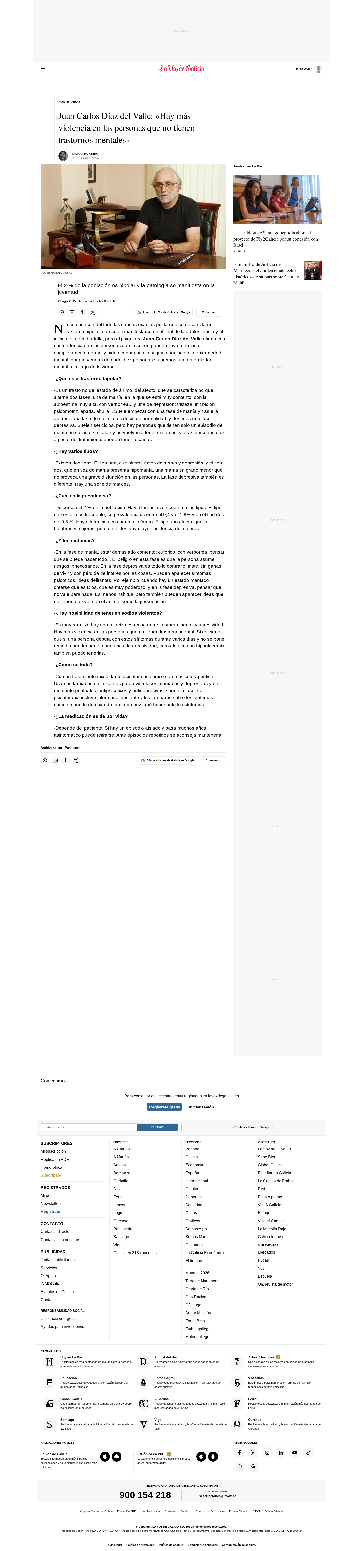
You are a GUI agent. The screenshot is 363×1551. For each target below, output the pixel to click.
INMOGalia (50, 1284)
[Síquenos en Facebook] (239, 1453)
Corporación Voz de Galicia (96, 1511)
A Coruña (121, 1149)
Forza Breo (195, 1321)
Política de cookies (171, 1544)
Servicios (49, 1268)
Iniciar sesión (201, 1107)
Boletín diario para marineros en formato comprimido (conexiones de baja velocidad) (279, 1382)
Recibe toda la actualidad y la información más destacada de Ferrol (284, 1403)
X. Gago (239, 251)
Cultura (191, 1213)
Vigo (117, 1245)
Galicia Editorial (274, 1511)
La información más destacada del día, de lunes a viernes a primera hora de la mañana (96, 1361)
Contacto (49, 1299)
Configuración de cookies (239, 1544)
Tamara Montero (85, 153)
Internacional (196, 1181)
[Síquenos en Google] (253, 1466)
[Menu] (44, 69)
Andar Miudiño (198, 1313)
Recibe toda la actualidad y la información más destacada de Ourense (284, 1424)
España (192, 1173)
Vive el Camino (271, 1221)
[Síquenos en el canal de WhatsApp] (239, 1466)
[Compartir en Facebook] (82, 312)
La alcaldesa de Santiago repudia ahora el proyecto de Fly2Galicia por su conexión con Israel (275, 238)
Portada (192, 1149)
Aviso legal (115, 1544)
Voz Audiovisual (151, 1511)
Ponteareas (73, 748)
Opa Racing (195, 1297)
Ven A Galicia (269, 1205)
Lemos (119, 1205)
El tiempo (193, 1261)
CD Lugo (193, 1305)
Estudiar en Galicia (274, 1173)
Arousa (119, 1165)
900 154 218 (145, 1495)
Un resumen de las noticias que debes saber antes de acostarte (186, 1361)
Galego (265, 1127)
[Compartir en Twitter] (93, 312)
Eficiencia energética (59, 1318)
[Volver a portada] (181, 69)
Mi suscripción (53, 1151)
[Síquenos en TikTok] (309, 1453)
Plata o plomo (270, 1197)
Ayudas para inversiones (62, 1326)
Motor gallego (197, 1337)
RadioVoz (170, 1511)
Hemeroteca (51, 1167)
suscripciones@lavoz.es (217, 1496)
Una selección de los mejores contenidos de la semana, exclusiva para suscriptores (281, 1361)
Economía (194, 1165)
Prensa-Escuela (238, 1511)
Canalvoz (201, 1511)
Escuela (265, 1276)
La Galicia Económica (204, 1252)
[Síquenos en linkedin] (281, 1453)
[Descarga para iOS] (105, 1457)
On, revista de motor (275, 1284)
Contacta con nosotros (60, 1239)
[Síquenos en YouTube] (295, 1453)
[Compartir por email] (72, 312)
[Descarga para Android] (116, 1457)
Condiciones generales (203, 1544)
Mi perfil (48, 1195)
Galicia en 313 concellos (135, 1252)
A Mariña (121, 1157)
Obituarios (194, 1245)
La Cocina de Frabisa (277, 1181)
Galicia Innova (270, 1237)
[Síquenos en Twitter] (253, 1453)
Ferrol (118, 1197)
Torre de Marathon (201, 1281)
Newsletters (51, 1203)
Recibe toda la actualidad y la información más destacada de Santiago (96, 1424)
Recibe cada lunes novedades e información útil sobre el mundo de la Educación (94, 1382)
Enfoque (265, 1213)
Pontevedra (123, 1229)
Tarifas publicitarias (58, 1260)
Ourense (120, 1221)
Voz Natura (218, 1511)
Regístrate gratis (164, 1107)
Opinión (192, 1189)
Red (261, 1189)
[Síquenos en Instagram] (267, 1453)
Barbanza (121, 1173)
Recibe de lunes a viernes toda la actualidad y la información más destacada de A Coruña (190, 1403)
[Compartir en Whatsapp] (62, 312)
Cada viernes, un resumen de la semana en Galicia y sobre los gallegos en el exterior (96, 1403)
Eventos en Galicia (57, 1291)
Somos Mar (195, 1237)
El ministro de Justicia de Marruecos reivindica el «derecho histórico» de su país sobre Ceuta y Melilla (266, 273)
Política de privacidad (140, 1544)
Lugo (117, 1213)
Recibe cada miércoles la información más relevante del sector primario (187, 1382)
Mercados (266, 1252)
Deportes (193, 1197)
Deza (118, 1189)
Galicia (191, 1157)
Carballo (120, 1181)
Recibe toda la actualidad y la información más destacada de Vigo (190, 1424)
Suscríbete (51, 1175)
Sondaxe (186, 1511)
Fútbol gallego (198, 1329)
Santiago (121, 1237)
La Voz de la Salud (274, 1149)
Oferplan (48, 1275)
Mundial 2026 (197, 1273)
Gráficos (192, 1221)
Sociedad (193, 1205)
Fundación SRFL (127, 1511)
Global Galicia (270, 1165)
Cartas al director (56, 1231)
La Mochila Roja (272, 1229)
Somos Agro (196, 1229)
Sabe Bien (267, 1157)
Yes (261, 1268)
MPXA (256, 1511)
